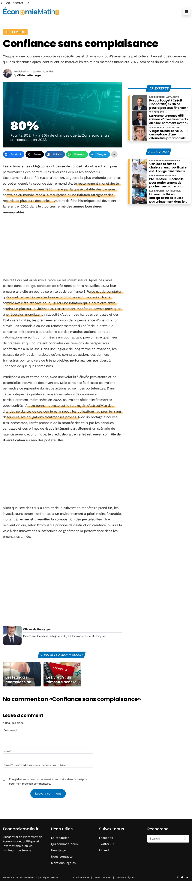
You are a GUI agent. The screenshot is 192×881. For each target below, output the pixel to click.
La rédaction (60, 838)
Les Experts (15, 32)
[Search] (185, 838)
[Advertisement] (62, 246)
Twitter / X (106, 844)
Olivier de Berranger (37, 629)
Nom (7, 751)
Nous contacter (62, 856)
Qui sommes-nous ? (65, 844)
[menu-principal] (186, 11)
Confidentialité (81, 877)
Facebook (106, 838)
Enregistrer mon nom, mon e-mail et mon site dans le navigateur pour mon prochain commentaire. (49, 781)
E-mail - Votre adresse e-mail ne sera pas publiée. (35, 765)
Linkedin (105, 850)
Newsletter (59, 850)
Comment (10, 730)
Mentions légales (63, 863)
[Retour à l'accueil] (88, 11)
